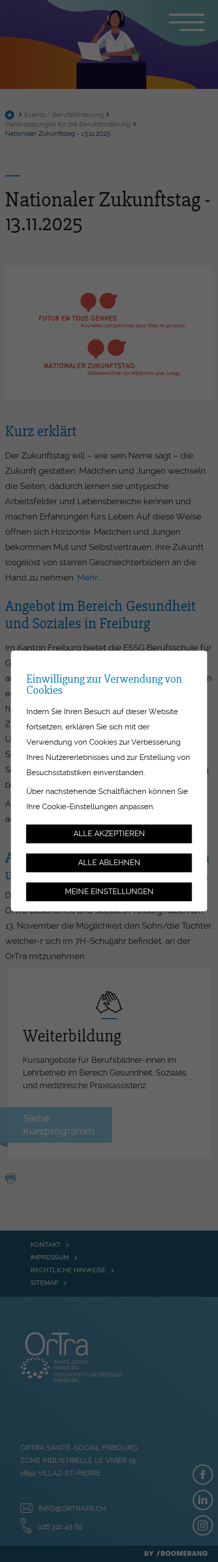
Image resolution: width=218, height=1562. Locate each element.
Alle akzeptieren (109, 834)
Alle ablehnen (109, 862)
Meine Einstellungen (109, 891)
